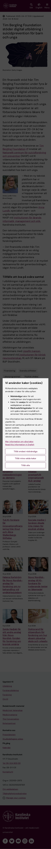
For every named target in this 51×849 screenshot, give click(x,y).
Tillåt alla (25, 465)
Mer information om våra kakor (19, 441)
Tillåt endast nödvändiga (25, 451)
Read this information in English (19, 444)
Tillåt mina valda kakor (25, 458)
